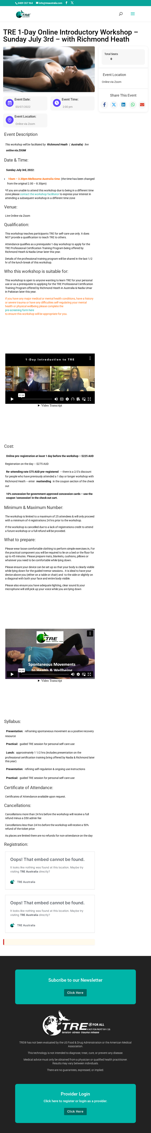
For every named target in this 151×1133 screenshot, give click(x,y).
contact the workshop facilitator (39, 194)
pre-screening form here (19, 310)
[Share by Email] (142, 105)
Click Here (75, 993)
